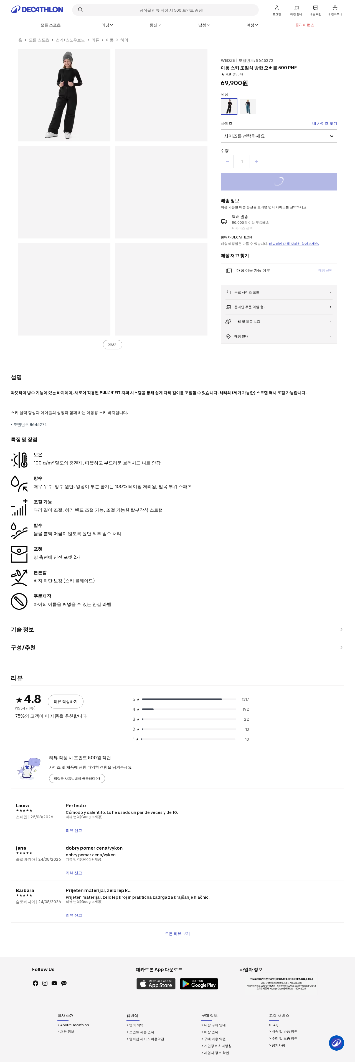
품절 (286, 182)
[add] (256, 161)
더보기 (113, 344)
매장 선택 (325, 270)
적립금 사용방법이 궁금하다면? (77, 778)
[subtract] (227, 161)
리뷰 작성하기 (66, 701)
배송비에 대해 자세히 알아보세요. (294, 244)
